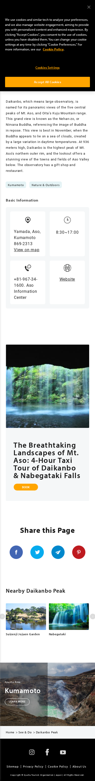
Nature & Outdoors (46, 185)
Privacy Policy (33, 766)
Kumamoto (16, 185)
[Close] (88, 7)
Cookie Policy (58, 766)
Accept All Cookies (47, 82)
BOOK (26, 487)
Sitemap (13, 766)
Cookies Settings (47, 67)
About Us (79, 766)
